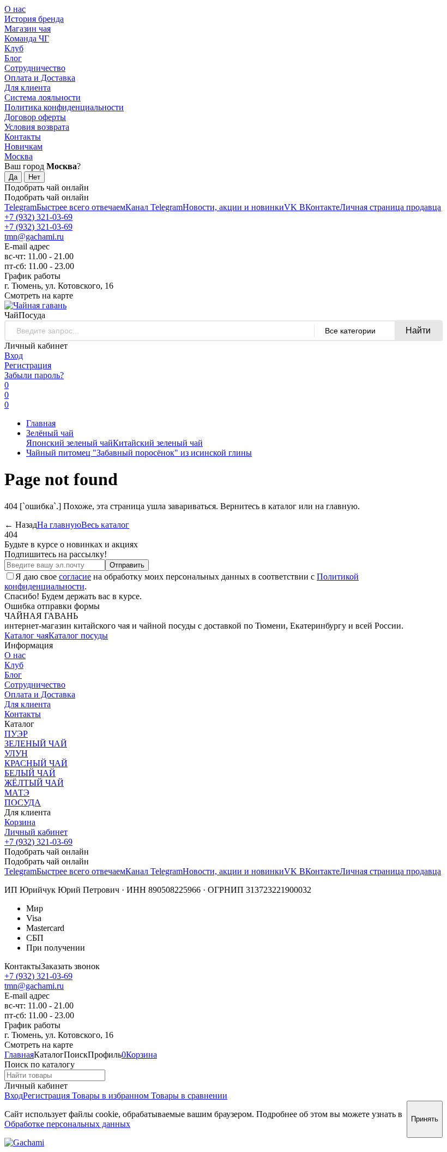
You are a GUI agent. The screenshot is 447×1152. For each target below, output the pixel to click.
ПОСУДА (22, 802)
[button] (11, 315)
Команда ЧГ (26, 38)
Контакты (22, 136)
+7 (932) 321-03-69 (38, 217)
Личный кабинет (36, 832)
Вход (13, 355)
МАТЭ (16, 792)
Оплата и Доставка (39, 77)
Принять (424, 1119)
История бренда (34, 18)
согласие (75, 576)
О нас (15, 9)
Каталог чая (26, 635)
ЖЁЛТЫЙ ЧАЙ (34, 782)
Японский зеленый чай (69, 442)
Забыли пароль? (34, 375)
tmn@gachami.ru (34, 236)
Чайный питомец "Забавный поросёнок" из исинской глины (139, 452)
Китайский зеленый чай (158, 442)
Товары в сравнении (188, 1095)
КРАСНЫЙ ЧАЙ (36, 763)
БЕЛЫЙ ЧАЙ (30, 773)
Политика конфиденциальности (64, 107)
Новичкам (23, 146)
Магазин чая (27, 28)
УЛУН (16, 753)
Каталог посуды (78, 635)
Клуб (13, 48)
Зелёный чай (50, 433)
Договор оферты (35, 117)
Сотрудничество (34, 68)
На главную (59, 524)
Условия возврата (36, 127)
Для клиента (27, 87)
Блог (13, 58)
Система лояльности (42, 97)
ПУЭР (16, 733)
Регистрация (27, 365)
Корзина (19, 822)
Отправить (127, 565)
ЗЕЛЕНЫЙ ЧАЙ (35, 743)
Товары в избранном (109, 1095)
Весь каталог (105, 524)
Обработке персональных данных (67, 1124)
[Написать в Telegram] (24, 1142)
